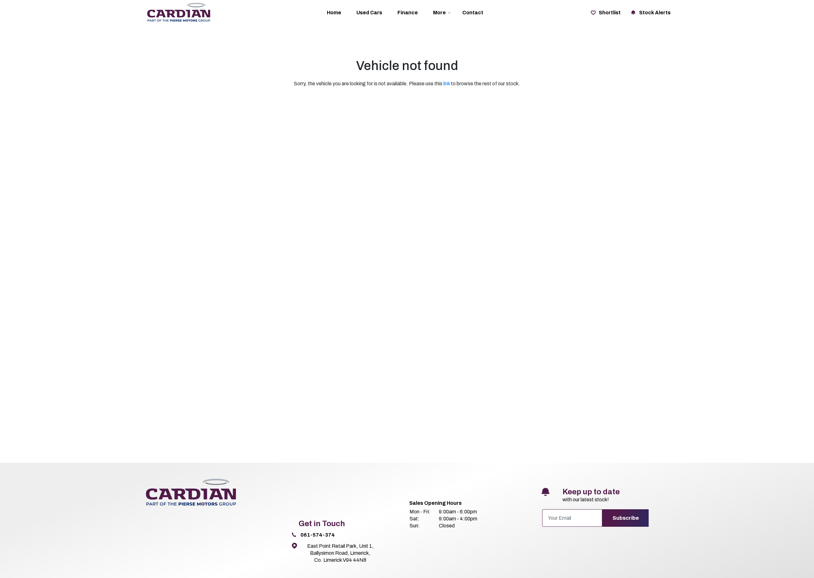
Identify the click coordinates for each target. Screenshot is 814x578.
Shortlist (610, 12)
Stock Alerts (655, 12)
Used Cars (369, 12)
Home (334, 12)
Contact (472, 12)
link (446, 83)
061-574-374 (317, 535)
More (439, 12)
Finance (407, 12)
